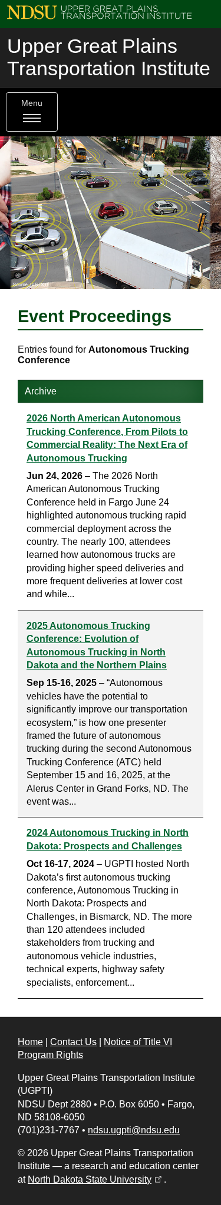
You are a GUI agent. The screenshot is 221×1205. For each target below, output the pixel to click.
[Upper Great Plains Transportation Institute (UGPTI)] (99, 11)
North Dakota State (96, 1179)
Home (30, 1042)
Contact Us (73, 1042)
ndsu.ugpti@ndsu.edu (134, 1130)
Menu (31, 103)
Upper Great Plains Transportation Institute (108, 57)
